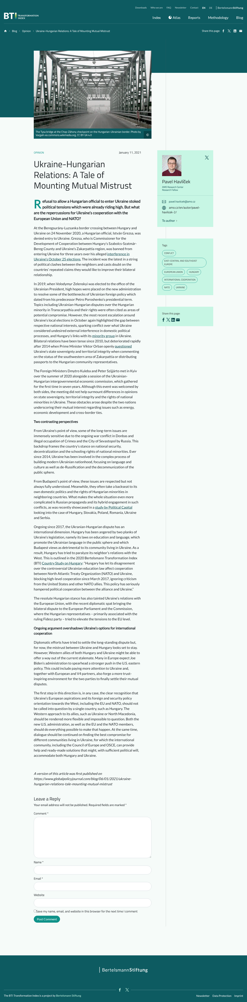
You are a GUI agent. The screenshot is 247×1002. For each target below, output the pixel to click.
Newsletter (203, 995)
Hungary (194, 272)
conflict (169, 253)
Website (39, 895)
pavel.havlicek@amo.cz (182, 202)
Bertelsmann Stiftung (68, 995)
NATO (167, 287)
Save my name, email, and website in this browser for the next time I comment (87, 911)
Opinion (39, 153)
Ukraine (180, 287)
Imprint (238, 995)
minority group (103, 336)
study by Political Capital (113, 507)
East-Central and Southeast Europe (180, 262)
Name (39, 862)
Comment (41, 813)
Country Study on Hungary (62, 563)
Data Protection (221, 995)
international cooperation (179, 279)
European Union (173, 272)
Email (38, 878)
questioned (123, 346)
